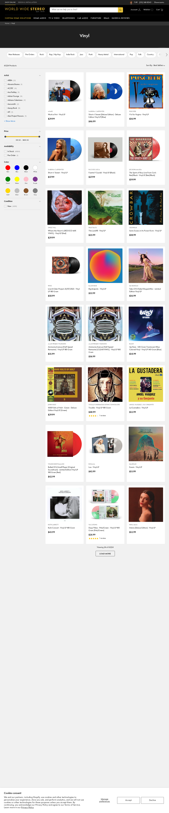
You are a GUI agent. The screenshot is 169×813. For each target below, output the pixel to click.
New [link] (12, 206)
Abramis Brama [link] (15, 84)
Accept (128, 800)
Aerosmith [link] (13, 104)
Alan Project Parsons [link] (17, 116)
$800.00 (26, 140)
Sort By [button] (149, 65)
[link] (8, 169)
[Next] (166, 55)
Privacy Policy (27, 808)
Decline (152, 800)
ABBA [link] (12, 80)
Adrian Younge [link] (15, 96)
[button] (159, 10)
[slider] (5, 137)
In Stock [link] (14, 151)
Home (7, 23)
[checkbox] (5, 80)
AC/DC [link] (12, 88)
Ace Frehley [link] (13, 92)
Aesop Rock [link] (14, 108)
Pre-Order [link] (13, 155)
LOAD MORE (105, 554)
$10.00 (18, 140)
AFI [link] (10, 112)
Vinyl (13, 23)
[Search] (120, 10)
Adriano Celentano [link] (17, 100)
